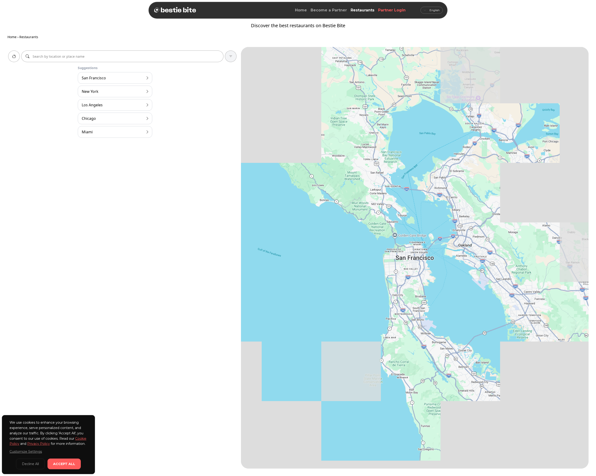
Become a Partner (329, 10)
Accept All (64, 464)
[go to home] (14, 56)
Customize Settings (26, 451)
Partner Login (392, 10)
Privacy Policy (38, 444)
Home (301, 10)
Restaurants (362, 10)
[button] (572, 146)
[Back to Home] (174, 10)
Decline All (30, 464)
